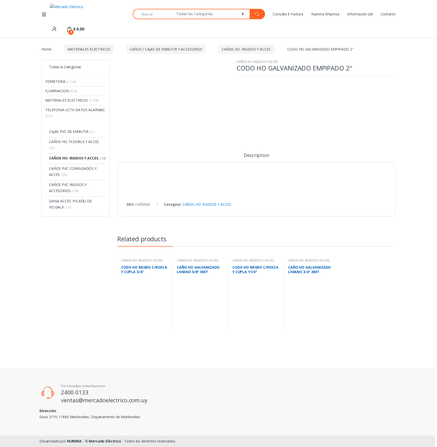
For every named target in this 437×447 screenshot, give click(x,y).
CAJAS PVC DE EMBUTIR (72, 131)
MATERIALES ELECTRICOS (89, 49)
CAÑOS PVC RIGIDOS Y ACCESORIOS (67, 187)
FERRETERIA (60, 81)
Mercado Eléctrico (105, 441)
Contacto (388, 14)
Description (256, 155)
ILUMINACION (61, 90)
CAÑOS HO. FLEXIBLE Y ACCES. (74, 144)
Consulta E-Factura (288, 14)
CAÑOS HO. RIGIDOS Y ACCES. (246, 49)
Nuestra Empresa (325, 14)
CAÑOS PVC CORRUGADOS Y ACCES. (73, 171)
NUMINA (74, 441)
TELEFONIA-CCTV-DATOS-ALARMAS (75, 112)
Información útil (360, 14)
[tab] (256, 157)
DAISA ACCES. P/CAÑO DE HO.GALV (70, 204)
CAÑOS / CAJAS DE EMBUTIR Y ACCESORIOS (166, 49)
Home (46, 49)
